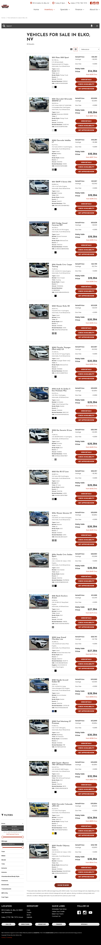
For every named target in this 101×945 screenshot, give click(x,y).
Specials (64, 9)
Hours (21, 917)
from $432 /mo (91, 406)
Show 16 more (63, 885)
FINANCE (59, 924)
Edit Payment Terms (12, 834)
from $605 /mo (91, 821)
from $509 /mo (91, 697)
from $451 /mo (91, 530)
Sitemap (9, 937)
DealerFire (36, 932)
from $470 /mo (91, 613)
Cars (28, 910)
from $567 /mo (91, 780)
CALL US (8, 924)
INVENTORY (42, 924)
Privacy (3, 937)
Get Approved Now (86, 89)
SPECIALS (84, 924)
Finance (78, 9)
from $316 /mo (91, 199)
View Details (86, 80)
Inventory (49, 9)
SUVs (28, 915)
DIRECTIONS (25, 924)
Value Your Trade (58, 911)
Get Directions (6, 912)
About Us (94, 9)
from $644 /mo (91, 862)
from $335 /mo (91, 323)
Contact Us (56, 916)
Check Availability (86, 84)
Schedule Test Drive (59, 909)
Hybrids (29, 917)
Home (36, 9)
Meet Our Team (58, 914)
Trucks (29, 912)
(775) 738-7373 (12, 917)
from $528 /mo (91, 738)
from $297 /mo (91, 116)
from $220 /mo (91, 74)
